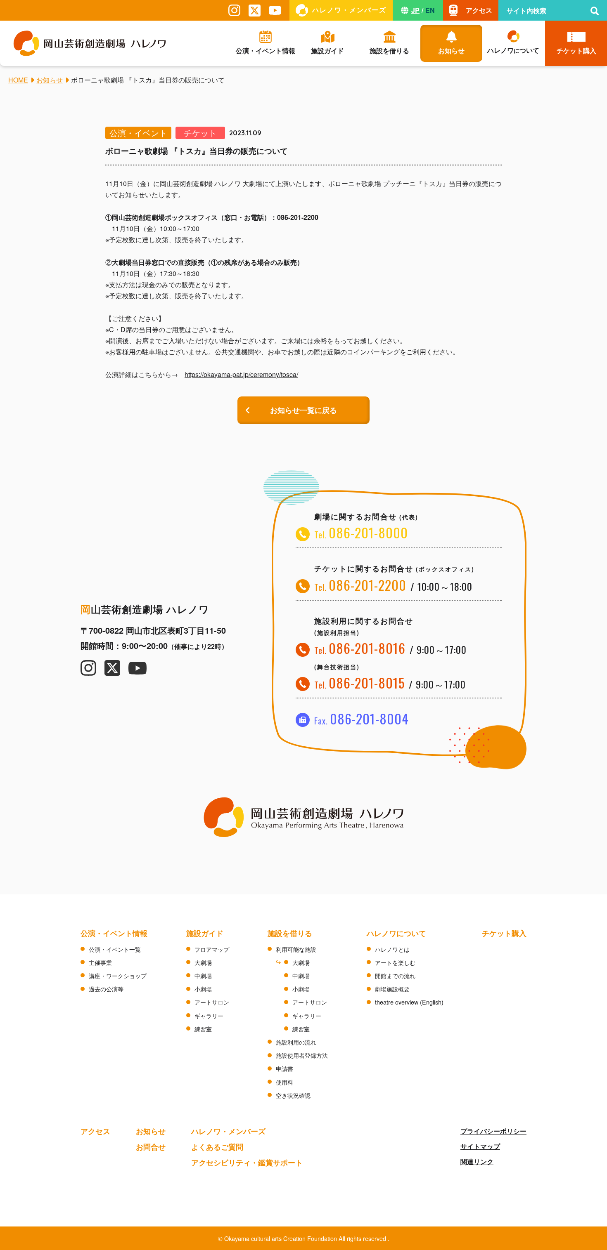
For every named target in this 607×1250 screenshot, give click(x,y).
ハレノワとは (392, 949)
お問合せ (151, 1147)
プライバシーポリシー (493, 1131)
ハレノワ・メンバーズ (228, 1131)
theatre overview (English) (409, 1002)
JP (415, 10)
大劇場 (203, 962)
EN (430, 10)
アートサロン (211, 1002)
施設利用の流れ (296, 1042)
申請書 (284, 1068)
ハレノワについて (396, 933)
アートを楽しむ (395, 962)
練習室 (203, 1028)
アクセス (95, 1131)
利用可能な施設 (296, 949)
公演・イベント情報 (114, 933)
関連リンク (476, 1161)
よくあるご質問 (217, 1147)
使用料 (284, 1082)
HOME (18, 80)
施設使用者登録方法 (302, 1055)
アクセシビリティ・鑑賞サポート (247, 1162)
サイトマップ (480, 1146)
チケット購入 (504, 933)
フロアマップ (211, 949)
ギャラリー (208, 1015)
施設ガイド (204, 933)
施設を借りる (290, 933)
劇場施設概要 (392, 988)
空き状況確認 (293, 1095)
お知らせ (151, 1131)
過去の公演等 (106, 988)
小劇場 (203, 988)
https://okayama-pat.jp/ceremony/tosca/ (241, 374)
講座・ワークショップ (118, 975)
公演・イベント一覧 (115, 949)
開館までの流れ (395, 975)
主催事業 (100, 962)
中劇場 (203, 975)
